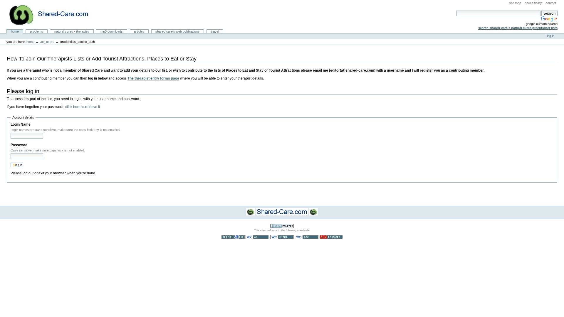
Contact (550, 3)
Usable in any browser (331, 237)
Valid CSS (306, 237)
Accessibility (533, 3)
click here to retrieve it (82, 107)
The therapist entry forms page (153, 78)
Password (19, 145)
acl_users (47, 41)
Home (15, 31)
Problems (36, 31)
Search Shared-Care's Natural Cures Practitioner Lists (518, 28)
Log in (550, 36)
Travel (215, 31)
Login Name (21, 124)
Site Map (515, 3)
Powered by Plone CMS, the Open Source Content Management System (282, 226)
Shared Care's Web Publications (177, 31)
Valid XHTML (282, 237)
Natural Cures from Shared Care (53, 15)
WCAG (257, 237)
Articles (139, 31)
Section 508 (233, 237)
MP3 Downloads (111, 31)
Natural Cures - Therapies (71, 31)
